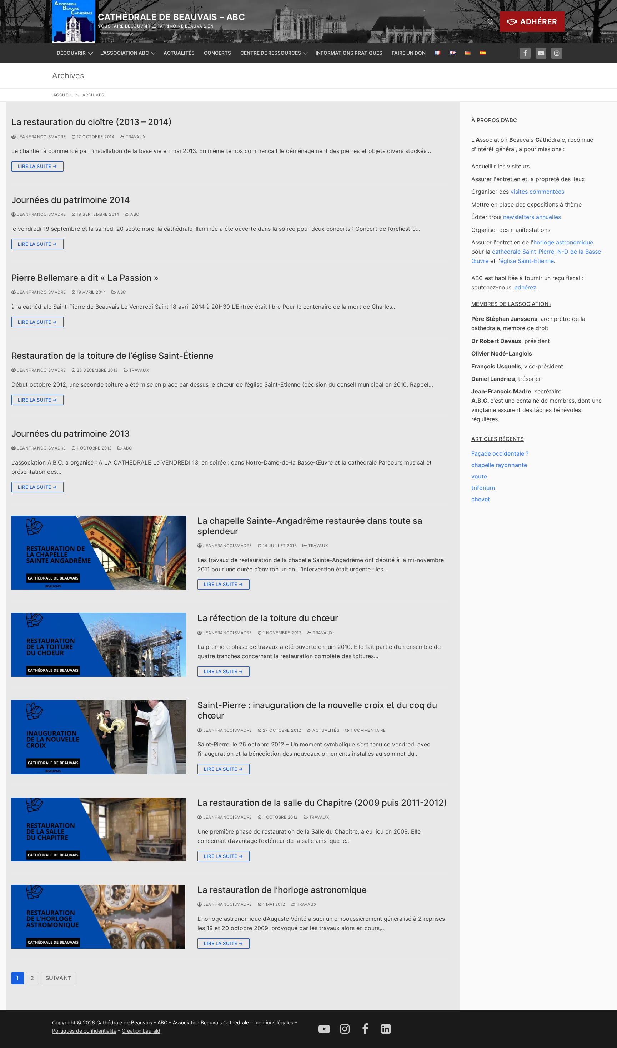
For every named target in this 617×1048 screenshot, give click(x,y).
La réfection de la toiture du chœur (267, 618)
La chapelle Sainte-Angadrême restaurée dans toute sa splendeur (309, 526)
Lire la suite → (37, 166)
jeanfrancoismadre (41, 136)
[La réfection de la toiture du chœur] (98, 645)
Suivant (58, 978)
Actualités (325, 730)
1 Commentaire (368, 730)
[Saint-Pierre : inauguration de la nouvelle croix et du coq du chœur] (98, 737)
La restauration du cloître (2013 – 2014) (91, 122)
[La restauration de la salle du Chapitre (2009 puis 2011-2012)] (98, 829)
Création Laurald (141, 1031)
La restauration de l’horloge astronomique (282, 890)
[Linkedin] (386, 1029)
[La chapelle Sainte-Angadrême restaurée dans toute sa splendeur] (98, 553)
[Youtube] (541, 53)
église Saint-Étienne (527, 260)
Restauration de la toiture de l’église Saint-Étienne (112, 356)
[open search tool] (490, 22)
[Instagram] (556, 53)
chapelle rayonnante (499, 464)
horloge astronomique (563, 242)
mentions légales (273, 1022)
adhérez (525, 287)
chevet (480, 499)
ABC (134, 214)
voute (479, 476)
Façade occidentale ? (499, 453)
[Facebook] (525, 53)
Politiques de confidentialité (84, 1031)
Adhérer (537, 21)
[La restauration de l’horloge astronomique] (98, 917)
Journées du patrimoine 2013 (70, 433)
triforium (483, 487)
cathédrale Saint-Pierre (523, 251)
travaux (135, 136)
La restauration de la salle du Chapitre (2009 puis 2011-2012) (322, 803)
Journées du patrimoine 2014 (70, 200)
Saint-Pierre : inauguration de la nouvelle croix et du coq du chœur (317, 710)
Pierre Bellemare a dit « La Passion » (85, 278)
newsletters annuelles (532, 216)
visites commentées (537, 191)
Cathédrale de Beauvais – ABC (171, 17)
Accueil (62, 95)
